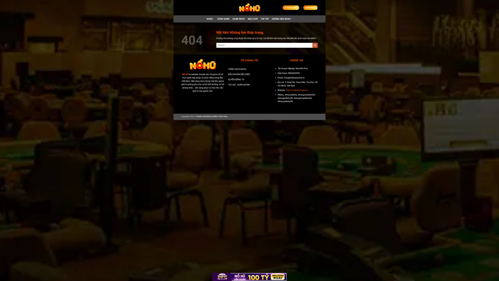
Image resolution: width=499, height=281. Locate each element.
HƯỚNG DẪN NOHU (281, 19)
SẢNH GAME (223, 19)
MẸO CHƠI (253, 19)
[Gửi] (315, 45)
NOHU (210, 19)
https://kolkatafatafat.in (297, 90)
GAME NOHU (238, 19)
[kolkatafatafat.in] (249, 8)
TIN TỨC (265, 19)
